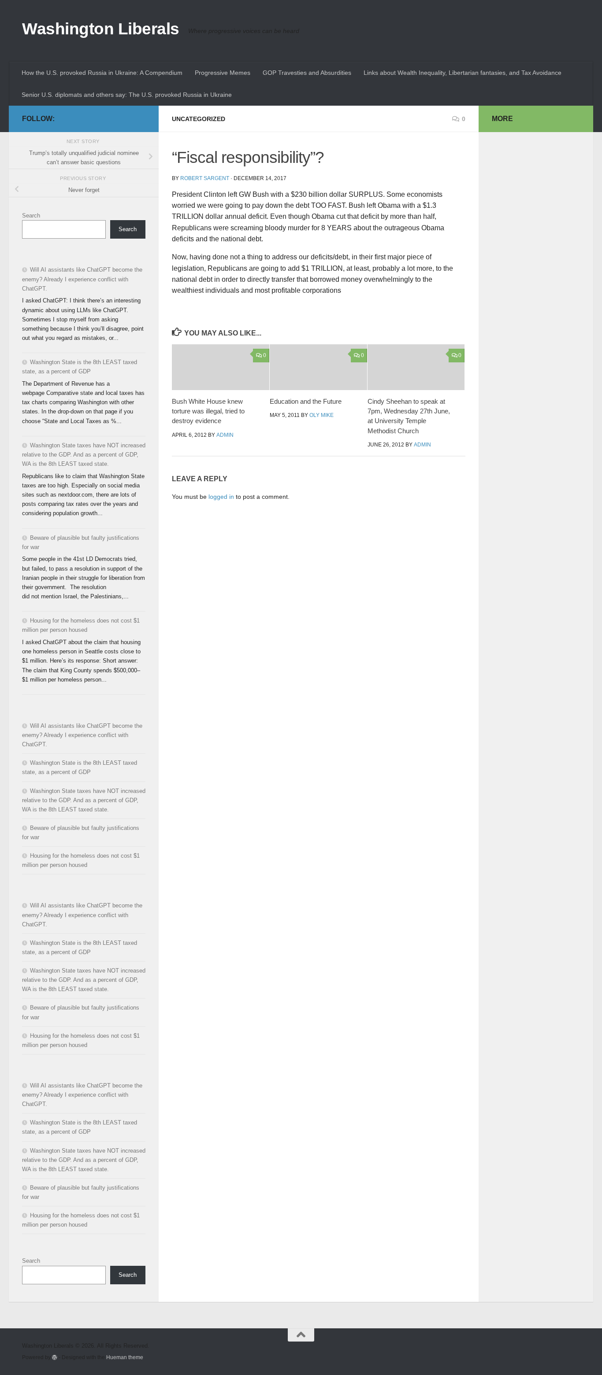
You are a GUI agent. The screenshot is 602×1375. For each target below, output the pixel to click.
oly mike (321, 415)
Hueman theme (124, 1357)
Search (31, 215)
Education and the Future (306, 401)
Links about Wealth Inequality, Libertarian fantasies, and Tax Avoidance (462, 72)
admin (225, 435)
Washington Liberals (100, 29)
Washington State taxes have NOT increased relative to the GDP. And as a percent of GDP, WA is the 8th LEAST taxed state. (83, 454)
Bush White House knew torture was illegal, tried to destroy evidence (208, 411)
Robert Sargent (204, 178)
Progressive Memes (222, 72)
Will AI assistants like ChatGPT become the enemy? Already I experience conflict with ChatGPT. (82, 278)
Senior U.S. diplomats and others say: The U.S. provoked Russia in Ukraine (127, 94)
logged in (221, 496)
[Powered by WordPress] (54, 1357)
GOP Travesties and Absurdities (307, 72)
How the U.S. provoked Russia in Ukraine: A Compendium (102, 72)
